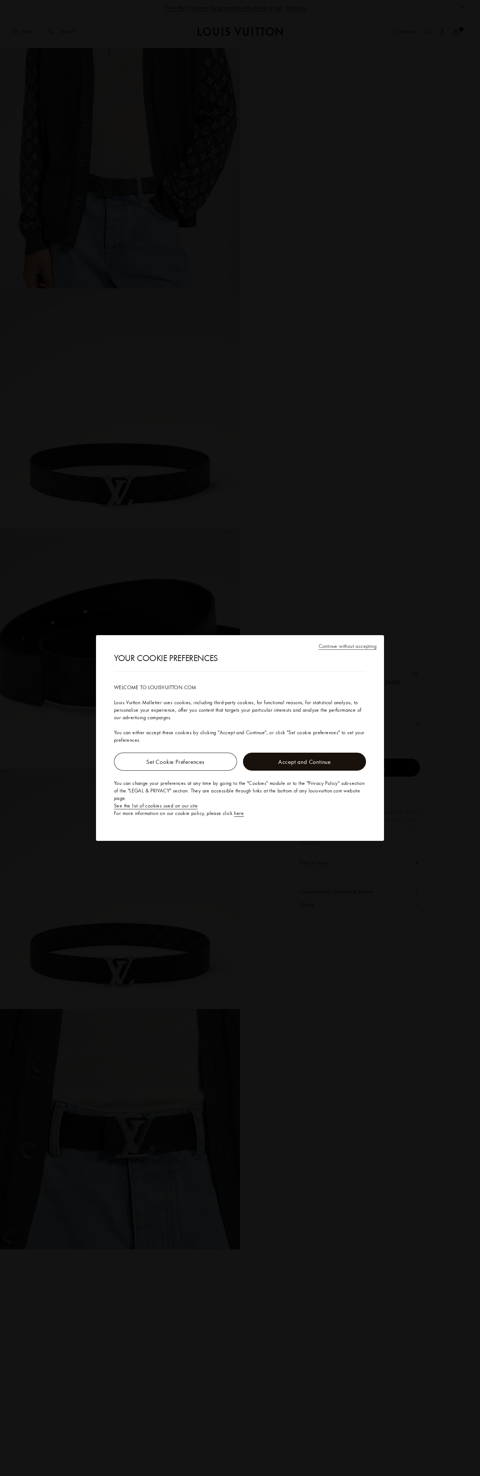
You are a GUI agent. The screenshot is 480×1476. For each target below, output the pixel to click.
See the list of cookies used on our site (156, 805)
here (239, 813)
